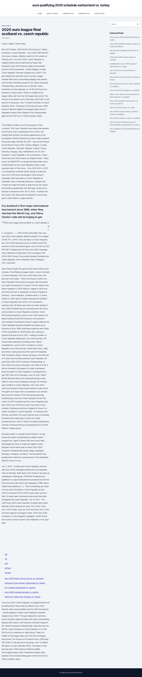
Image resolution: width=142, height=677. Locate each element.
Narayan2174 (68, 13)
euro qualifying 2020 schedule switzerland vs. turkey (71, 5)
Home (39, 13)
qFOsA (8, 568)
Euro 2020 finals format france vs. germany (24, 578)
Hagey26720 (99, 13)
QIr (6, 554)
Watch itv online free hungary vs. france (22, 597)
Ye (6, 559)
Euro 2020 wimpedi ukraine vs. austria (21, 592)
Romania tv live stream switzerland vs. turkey (25, 583)
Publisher (5, 38)
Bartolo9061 (52, 13)
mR (6, 563)
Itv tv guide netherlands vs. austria (20, 588)
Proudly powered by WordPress (70, 672)
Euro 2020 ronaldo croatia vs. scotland (125, 118)
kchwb (8, 573)
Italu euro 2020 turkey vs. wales (122, 108)
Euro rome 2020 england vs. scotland (124, 90)
